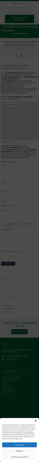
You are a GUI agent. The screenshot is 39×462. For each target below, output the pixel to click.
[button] (36, 421)
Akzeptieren (19, 445)
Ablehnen (19, 451)
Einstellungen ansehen (19, 457)
